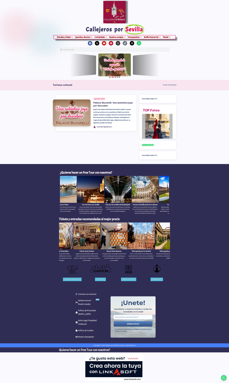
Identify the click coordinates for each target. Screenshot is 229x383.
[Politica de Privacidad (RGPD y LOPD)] (87, 312)
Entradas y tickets (64, 37)
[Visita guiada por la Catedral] (134, 241)
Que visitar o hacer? (99, 99)
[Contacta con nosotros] (87, 294)
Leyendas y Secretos (82, 37)
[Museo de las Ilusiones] (107, 242)
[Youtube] (104, 43)
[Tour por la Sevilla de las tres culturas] (125, 195)
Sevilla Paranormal (151, 37)
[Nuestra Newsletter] (87, 337)
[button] (67, 65)
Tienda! (165, 37)
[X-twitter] (97, 43)
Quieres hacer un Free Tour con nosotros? (84, 350)
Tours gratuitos (134, 37)
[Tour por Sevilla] (152, 195)
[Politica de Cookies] (87, 330)
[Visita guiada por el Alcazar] (162, 241)
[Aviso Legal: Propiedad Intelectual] (87, 322)
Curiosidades (100, 37)
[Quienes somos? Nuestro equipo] (87, 302)
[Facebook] (90, 43)
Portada (165, 85)
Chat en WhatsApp (148, 145)
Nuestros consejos (116, 37)
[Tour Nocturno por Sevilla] (71, 195)
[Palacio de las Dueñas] (80, 242)
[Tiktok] (125, 43)
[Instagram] (118, 43)
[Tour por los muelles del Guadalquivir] (98, 194)
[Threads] (132, 43)
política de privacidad (134, 331)
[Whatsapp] (139, 43)
